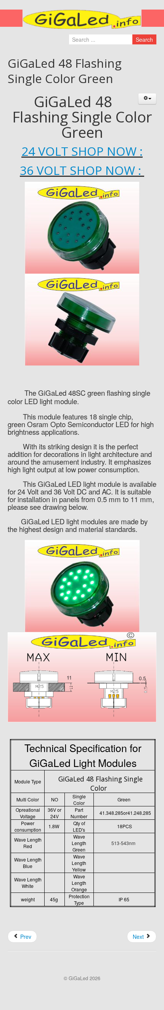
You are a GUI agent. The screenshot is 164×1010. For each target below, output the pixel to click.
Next (139, 936)
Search (144, 39)
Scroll (78, 991)
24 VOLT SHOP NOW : (82, 151)
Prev (25, 936)
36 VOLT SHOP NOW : (82, 170)
